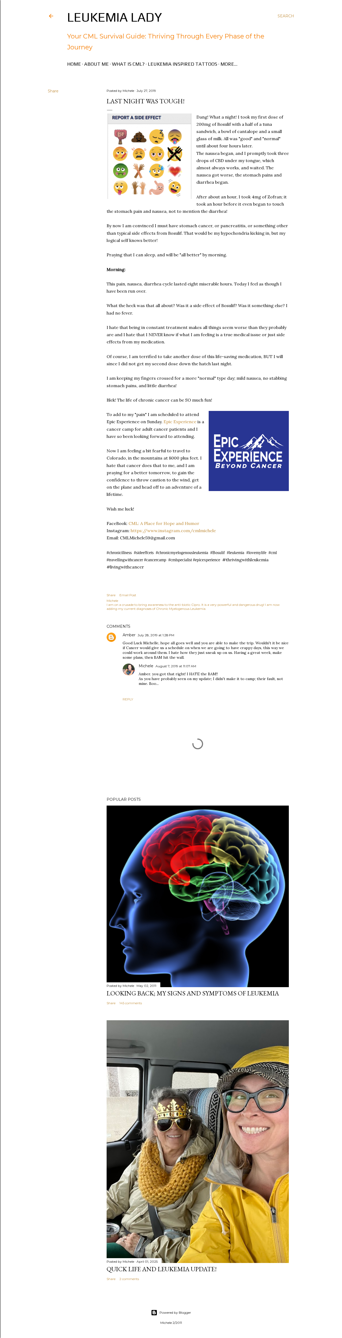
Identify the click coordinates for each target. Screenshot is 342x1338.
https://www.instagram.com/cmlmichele (173, 530)
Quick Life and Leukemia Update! (162, 1269)
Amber (129, 635)
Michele (146, 666)
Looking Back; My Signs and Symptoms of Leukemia (193, 993)
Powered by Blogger (175, 1312)
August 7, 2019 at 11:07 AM (176, 666)
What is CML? (128, 64)
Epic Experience (179, 421)
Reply (128, 699)
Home (74, 64)
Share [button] (53, 91)
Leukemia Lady (114, 17)
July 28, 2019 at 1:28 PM (156, 635)
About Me (96, 64)
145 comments (130, 1003)
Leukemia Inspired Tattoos (182, 64)
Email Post (127, 595)
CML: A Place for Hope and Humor (163, 523)
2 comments (129, 1279)
